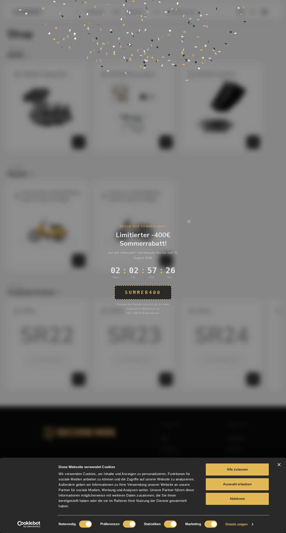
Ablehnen (237, 499)
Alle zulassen (237, 469)
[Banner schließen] (279, 464)
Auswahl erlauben (237, 484)
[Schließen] (189, 221)
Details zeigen (236, 524)
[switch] (129, 524)
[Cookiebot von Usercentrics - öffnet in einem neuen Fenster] (28, 524)
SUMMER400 (143, 292)
